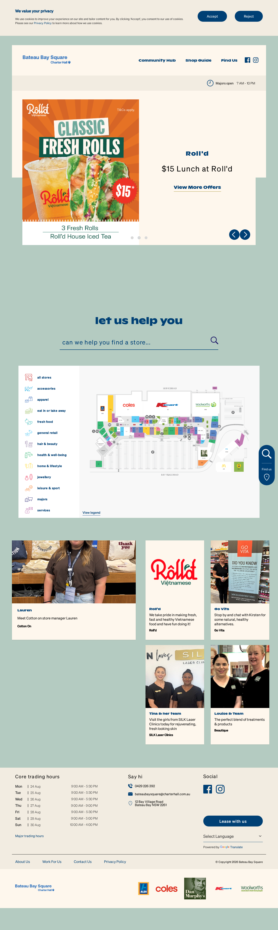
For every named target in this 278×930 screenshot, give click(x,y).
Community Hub (157, 60)
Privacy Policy (43, 23)
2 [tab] (139, 237)
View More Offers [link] (197, 187)
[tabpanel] (139, 172)
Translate (236, 847)
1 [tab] (132, 237)
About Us (22, 862)
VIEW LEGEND (91, 512)
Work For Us (51, 862)
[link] (47, 59)
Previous (234, 234)
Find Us (229, 60)
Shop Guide (198, 60)
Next (245, 234)
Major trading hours (29, 836)
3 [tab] (146, 237)
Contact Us (83, 862)
